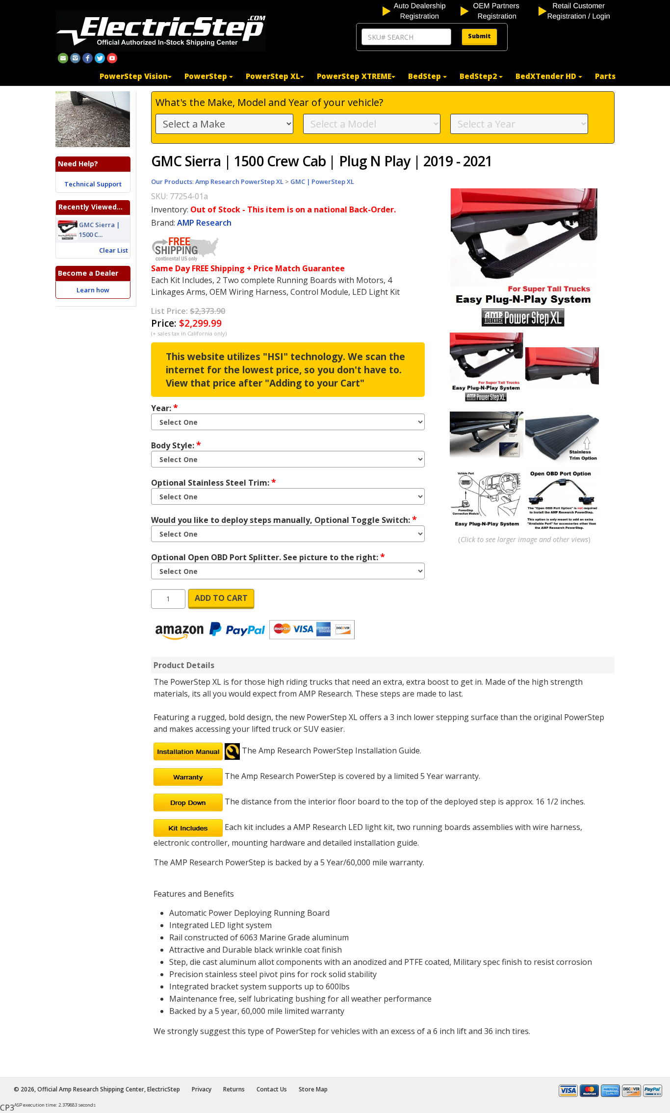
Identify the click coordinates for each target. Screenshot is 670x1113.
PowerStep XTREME (354, 76)
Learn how (93, 289)
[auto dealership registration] (421, 10)
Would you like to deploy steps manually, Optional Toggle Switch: (284, 519)
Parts (605, 76)
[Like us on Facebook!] (87, 57)
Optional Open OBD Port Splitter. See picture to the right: (268, 557)
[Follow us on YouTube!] (112, 57)
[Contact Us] (63, 57)
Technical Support (93, 184)
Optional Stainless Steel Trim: (213, 482)
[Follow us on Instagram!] (75, 57)
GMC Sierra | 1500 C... (99, 229)
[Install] (188, 750)
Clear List (113, 250)
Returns (234, 1089)
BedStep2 (479, 76)
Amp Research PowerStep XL (239, 181)
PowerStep (206, 76)
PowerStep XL (273, 76)
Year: (164, 408)
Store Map (313, 1089)
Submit (479, 36)
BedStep (425, 76)
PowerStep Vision (134, 76)
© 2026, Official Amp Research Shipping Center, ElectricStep (97, 1089)
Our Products (171, 181)
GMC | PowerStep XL (322, 181)
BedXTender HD (546, 76)
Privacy (201, 1089)
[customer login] (577, 10)
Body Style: (176, 445)
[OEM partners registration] (499, 10)
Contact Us (272, 1089)
